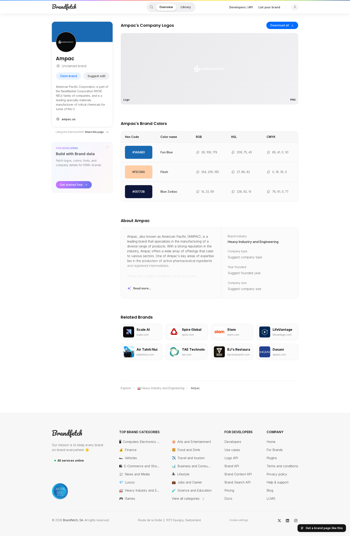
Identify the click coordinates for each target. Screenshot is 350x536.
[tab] (151, 7)
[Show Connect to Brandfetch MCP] (107, 147)
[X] (279, 520)
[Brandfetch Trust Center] (60, 491)
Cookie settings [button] (238, 520)
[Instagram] (295, 520)
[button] (295, 7)
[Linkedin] (287, 520)
